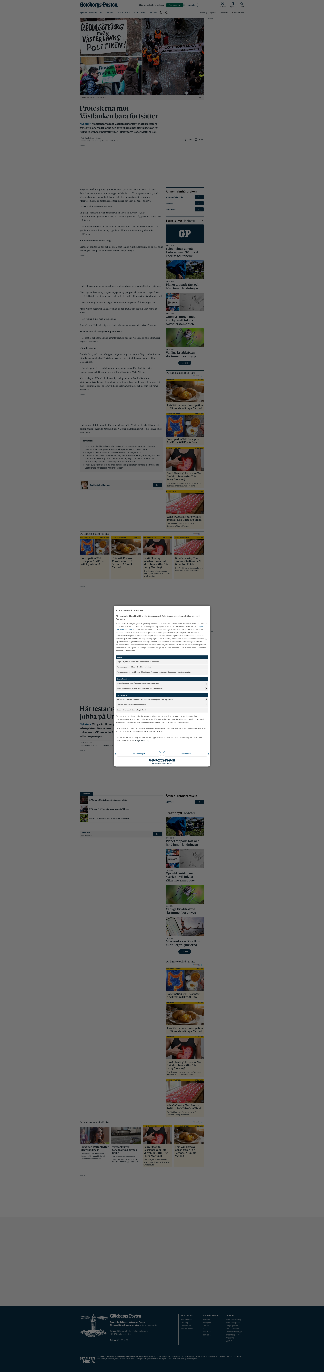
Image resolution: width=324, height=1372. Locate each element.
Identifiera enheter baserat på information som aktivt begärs (140, 688)
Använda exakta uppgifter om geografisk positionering (138, 683)
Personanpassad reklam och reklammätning (133, 667)
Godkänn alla (186, 753)
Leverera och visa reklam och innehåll (131, 705)
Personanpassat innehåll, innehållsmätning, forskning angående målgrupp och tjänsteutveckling (154, 672)
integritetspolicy (142, 740)
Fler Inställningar (138, 753)
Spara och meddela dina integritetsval (131, 710)
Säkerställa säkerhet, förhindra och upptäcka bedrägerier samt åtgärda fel (145, 699)
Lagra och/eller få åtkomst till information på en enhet (138, 662)
